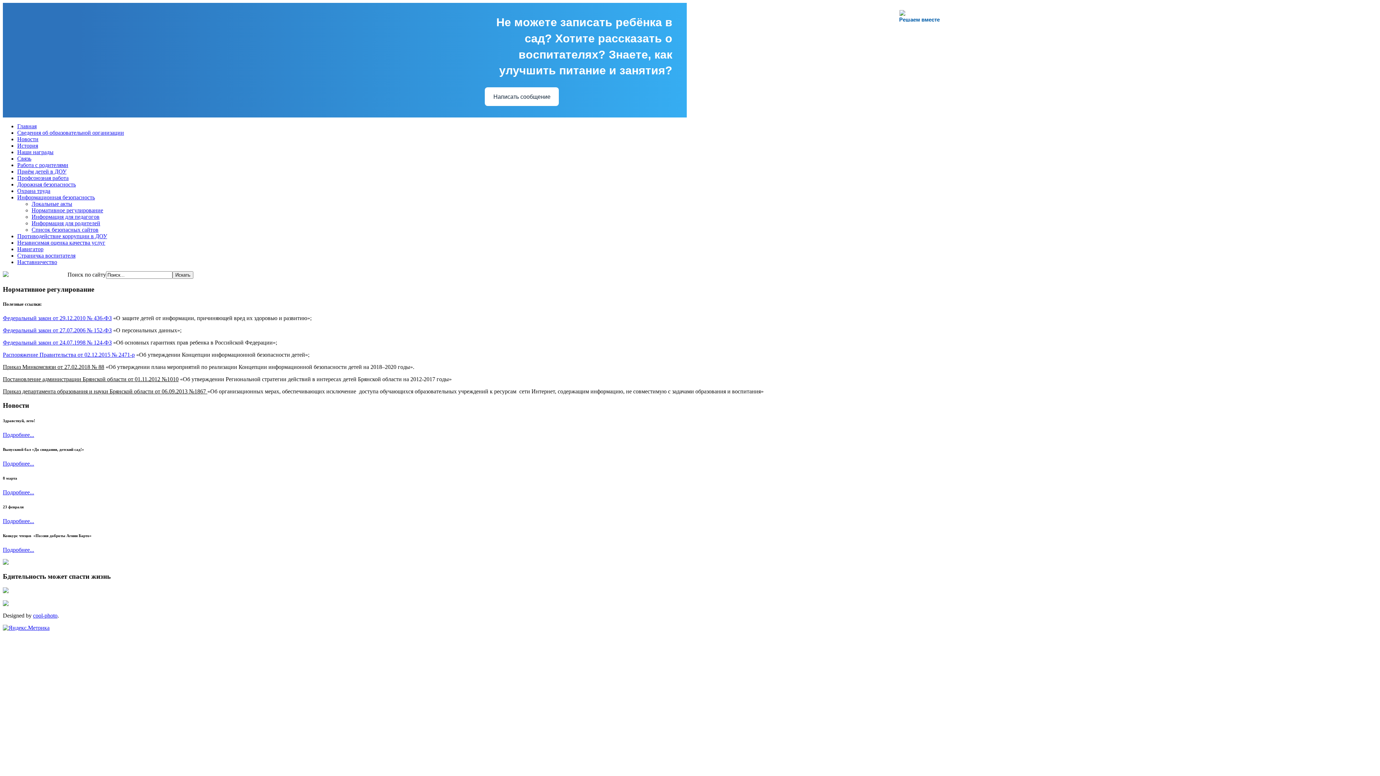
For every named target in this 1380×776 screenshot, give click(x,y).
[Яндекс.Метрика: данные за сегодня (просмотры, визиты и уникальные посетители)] (26, 628)
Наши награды (35, 152)
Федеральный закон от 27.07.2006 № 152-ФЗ (57, 330)
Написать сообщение (522, 97)
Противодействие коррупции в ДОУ (62, 236)
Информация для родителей (66, 223)
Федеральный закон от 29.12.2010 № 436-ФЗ (57, 318)
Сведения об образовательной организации (70, 133)
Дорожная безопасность (46, 184)
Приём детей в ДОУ (41, 171)
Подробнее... (18, 435)
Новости (27, 139)
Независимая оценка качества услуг (61, 243)
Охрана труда (33, 191)
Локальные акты (52, 204)
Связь (24, 159)
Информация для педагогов (66, 217)
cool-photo (45, 616)
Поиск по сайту (87, 275)
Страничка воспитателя (46, 256)
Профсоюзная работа (43, 178)
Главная (27, 126)
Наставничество (37, 262)
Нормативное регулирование (67, 210)
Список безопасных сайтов (65, 230)
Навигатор (30, 249)
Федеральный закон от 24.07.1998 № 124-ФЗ (57, 343)
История (27, 146)
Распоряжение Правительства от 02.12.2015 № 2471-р (69, 355)
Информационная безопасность (56, 197)
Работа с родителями (42, 165)
